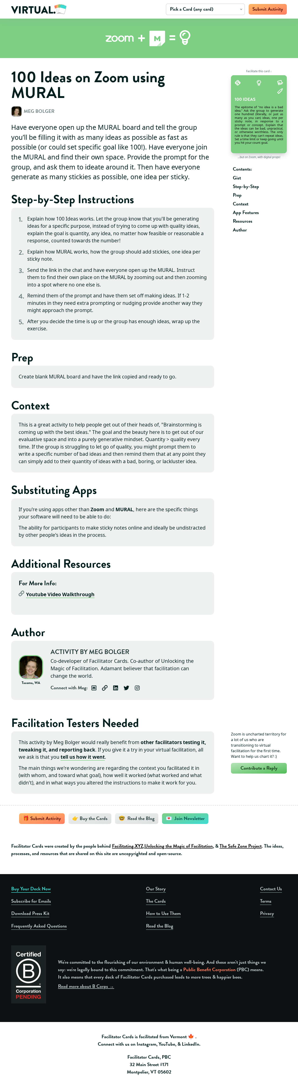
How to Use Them (163, 913)
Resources (242, 221)
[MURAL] (157, 38)
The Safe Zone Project (241, 846)
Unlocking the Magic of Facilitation (178, 846)
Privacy (267, 913)
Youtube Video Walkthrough (60, 594)
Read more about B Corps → (86, 986)
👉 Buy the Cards (90, 818)
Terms (265, 901)
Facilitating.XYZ (127, 846)
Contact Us (271, 888)
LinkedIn (190, 1044)
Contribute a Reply (259, 768)
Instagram (146, 1044)
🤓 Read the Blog (137, 818)
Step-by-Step (246, 186)
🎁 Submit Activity (42, 818)
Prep (237, 195)
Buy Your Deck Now (31, 888)
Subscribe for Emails (31, 901)
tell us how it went (83, 757)
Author (240, 229)
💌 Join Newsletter (185, 818)
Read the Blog (159, 925)
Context (240, 203)
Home (39, 9)
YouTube (167, 1044)
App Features (246, 212)
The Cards (156, 901)
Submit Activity (267, 9)
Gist (237, 177)
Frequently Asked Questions (39, 925)
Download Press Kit (30, 913)
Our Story (156, 888)
